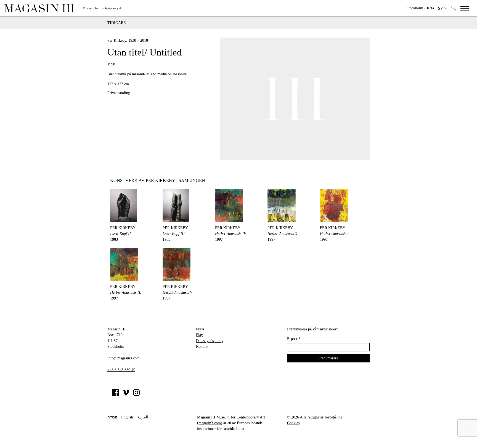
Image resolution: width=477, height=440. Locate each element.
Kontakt (202, 346)
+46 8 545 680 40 (121, 370)
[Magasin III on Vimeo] (126, 395)
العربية (142, 417)
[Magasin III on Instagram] (136, 395)
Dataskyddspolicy (209, 341)
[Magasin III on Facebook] (115, 395)
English (127, 417)
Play (199, 335)
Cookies (293, 423)
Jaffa (430, 8)
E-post (293, 339)
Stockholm (414, 8)
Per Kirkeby (116, 40)
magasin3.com (209, 423)
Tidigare (116, 23)
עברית (112, 417)
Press (200, 329)
